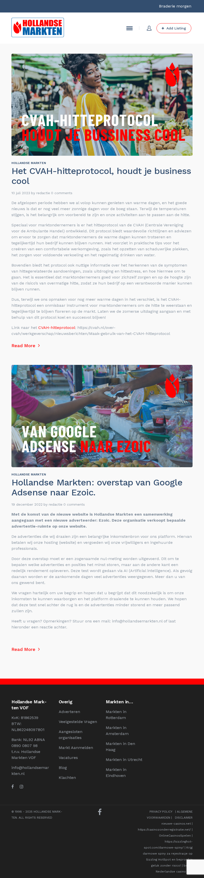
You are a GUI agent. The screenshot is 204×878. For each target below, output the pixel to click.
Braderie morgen (175, 6)
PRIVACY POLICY (161, 811)
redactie (43, 193)
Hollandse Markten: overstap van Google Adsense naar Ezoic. (96, 487)
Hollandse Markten (28, 163)
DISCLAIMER (184, 817)
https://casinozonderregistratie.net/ (164, 829)
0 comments (61, 193)
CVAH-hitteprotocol (56, 327)
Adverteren (69, 711)
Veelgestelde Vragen (78, 721)
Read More (24, 345)
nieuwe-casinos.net (176, 823)
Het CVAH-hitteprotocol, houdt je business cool (101, 176)
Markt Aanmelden (76, 747)
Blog (63, 767)
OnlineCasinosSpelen (175, 835)
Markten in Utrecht (124, 759)
